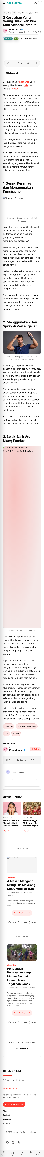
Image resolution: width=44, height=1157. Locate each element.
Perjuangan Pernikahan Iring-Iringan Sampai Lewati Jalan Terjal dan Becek (19, 976)
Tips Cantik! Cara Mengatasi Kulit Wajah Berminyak (11, 823)
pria (26, 85)
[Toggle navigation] (4, 3)
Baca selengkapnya (20, 913)
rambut (14, 88)
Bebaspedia (12, 1071)
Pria (7, 733)
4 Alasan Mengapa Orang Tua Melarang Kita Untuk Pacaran (21, 884)
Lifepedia (14, 13)
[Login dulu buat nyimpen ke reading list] (36, 63)
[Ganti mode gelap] (35, 3)
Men (16, 38)
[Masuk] (40, 3)
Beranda (7, 13)
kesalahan (24, 81)
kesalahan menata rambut (27, 726)
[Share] (28, 63)
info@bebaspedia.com (14, 1104)
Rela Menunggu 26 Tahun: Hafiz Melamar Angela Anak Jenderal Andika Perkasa (30, 823)
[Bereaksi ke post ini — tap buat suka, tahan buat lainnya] (10, 63)
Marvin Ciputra (15, 29)
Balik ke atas (21, 1048)
